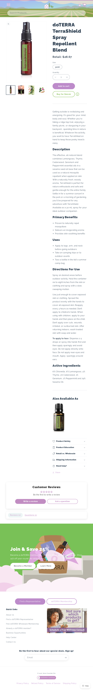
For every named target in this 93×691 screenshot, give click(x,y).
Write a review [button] (30, 501)
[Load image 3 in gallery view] (31, 90)
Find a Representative (30, 601)
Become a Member (23, 566)
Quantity (56, 72)
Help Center (11, 637)
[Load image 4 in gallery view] (41, 90)
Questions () (31, 515)
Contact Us (11, 642)
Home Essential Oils (49, 673)
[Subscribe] (65, 657)
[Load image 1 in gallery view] (10, 90)
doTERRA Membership (61, 601)
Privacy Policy (23, 683)
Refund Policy (37, 683)
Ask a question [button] (62, 501)
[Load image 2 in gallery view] (21, 90)
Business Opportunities (16, 633)
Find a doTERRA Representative (19, 619)
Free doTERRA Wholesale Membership (22, 624)
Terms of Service (53, 683)
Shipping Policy (70, 683)
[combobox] (46, 13)
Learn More (45, 566)
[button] (70, 441)
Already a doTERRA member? (18, 628)
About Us (10, 615)
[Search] (83, 13)
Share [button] (57, 472)
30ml (57, 67)
